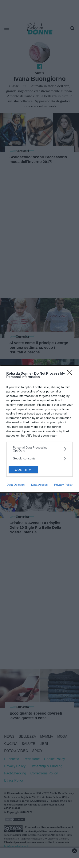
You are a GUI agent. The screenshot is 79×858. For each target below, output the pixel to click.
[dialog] (39, 429)
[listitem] (39, 449)
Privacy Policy (63, 484)
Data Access (39, 484)
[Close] (71, 374)
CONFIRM (23, 469)
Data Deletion (16, 484)
